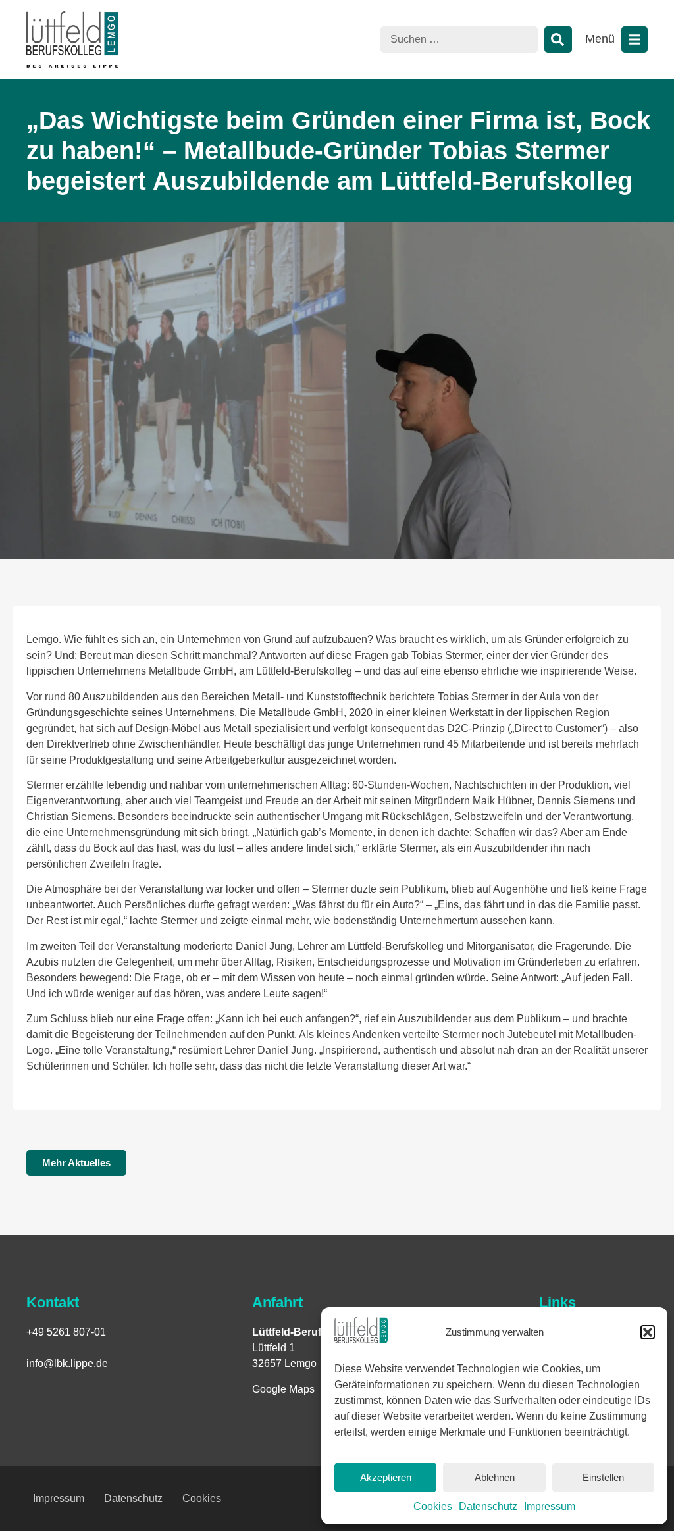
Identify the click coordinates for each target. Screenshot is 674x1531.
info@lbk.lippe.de (67, 1363)
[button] (647, 1332)
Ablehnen (495, 1477)
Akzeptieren (385, 1477)
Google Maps (283, 1389)
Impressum (549, 1506)
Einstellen (603, 1477)
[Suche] (558, 39)
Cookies (432, 1506)
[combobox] (459, 39)
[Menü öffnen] (634, 39)
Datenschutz (488, 1506)
